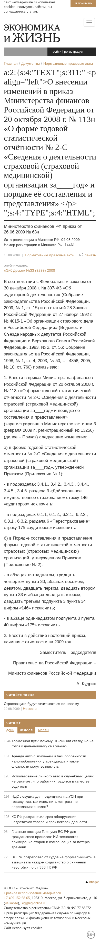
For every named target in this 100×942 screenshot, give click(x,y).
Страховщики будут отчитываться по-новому (41, 704)
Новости (30, 709)
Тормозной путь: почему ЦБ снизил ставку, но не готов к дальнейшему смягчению (53, 743)
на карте (11, 903)
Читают (13, 723)
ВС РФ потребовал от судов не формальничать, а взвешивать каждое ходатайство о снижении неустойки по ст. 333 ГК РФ (54, 862)
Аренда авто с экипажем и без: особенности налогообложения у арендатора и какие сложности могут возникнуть (49, 761)
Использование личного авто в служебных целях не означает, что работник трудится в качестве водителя (53, 781)
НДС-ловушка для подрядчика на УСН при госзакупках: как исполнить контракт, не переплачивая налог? (47, 801)
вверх (94, 882)
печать (90, 255)
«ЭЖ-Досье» (29, 270)
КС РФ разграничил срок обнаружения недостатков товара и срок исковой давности (49, 819)
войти (57, 51)
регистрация (73, 51)
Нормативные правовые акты (49, 255)
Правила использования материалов (32, 893)
